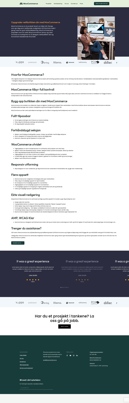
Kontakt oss (74, 3)
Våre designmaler (24, 365)
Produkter (48, 3)
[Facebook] (67, 355)
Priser (81, 3)
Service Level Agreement (26, 368)
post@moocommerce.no (50, 360)
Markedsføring (58, 3)
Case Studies (23, 355)
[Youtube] (70, 355)
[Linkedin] (77, 355)
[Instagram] (73, 355)
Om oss (67, 3)
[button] (62, 287)
